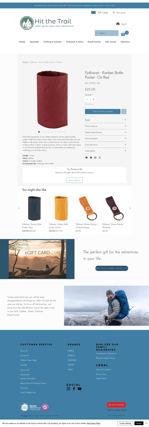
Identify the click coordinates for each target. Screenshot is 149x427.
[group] (74, 214)
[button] (125, 33)
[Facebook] (74, 388)
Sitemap (25, 416)
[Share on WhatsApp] (95, 157)
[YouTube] (79, 388)
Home (25, 62)
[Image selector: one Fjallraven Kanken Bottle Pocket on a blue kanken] (48, 132)
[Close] (146, 423)
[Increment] (93, 99)
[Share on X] (99, 157)
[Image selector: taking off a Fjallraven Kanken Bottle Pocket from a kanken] (62, 132)
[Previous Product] (18, 208)
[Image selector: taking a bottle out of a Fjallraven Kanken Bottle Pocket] (53, 132)
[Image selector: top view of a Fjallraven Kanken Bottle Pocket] (46, 132)
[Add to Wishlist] (123, 111)
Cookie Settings (125, 423)
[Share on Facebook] (86, 157)
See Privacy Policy (93, 423)
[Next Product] (130, 208)
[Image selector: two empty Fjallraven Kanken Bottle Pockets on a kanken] (55, 132)
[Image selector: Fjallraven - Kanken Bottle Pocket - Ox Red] (39, 132)
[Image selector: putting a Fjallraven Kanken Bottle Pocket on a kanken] (64, 132)
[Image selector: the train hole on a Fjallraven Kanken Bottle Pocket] (57, 132)
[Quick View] (34, 208)
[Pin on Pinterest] (91, 157)
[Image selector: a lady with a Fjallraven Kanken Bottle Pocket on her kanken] (50, 132)
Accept (138, 423)
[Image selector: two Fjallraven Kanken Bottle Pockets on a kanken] (43, 132)
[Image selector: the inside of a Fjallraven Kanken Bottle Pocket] (60, 132)
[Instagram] (68, 388)
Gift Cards (103, 12)
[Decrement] (87, 99)
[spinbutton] (90, 99)
